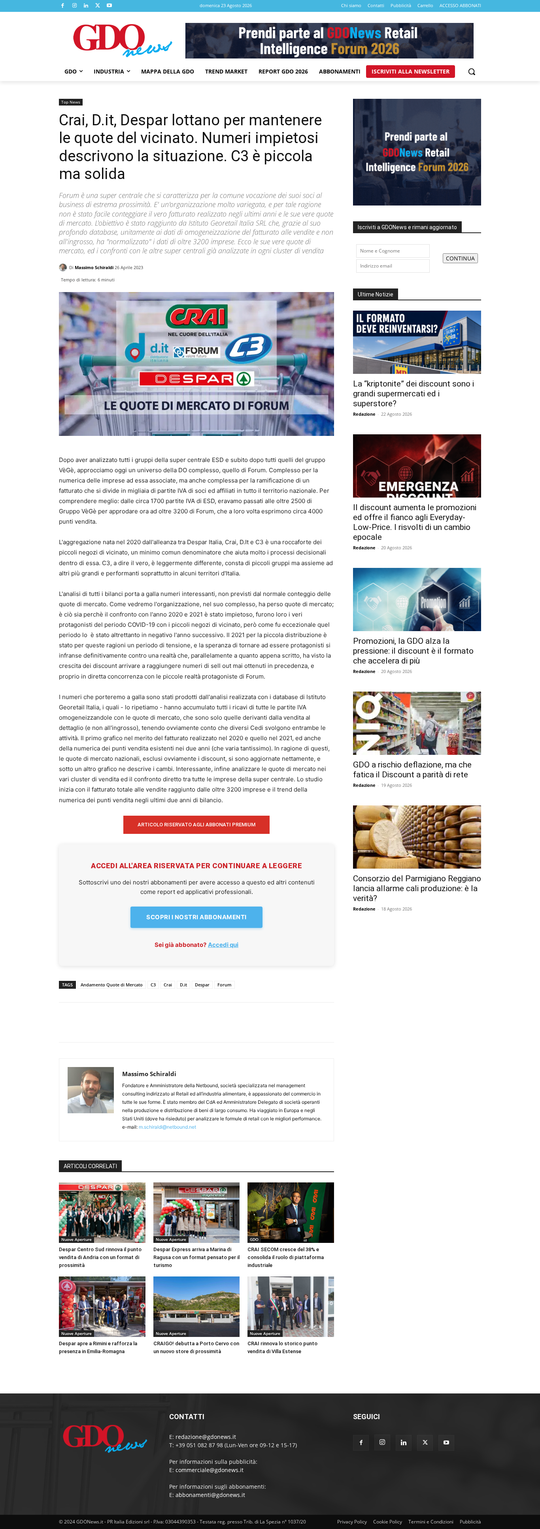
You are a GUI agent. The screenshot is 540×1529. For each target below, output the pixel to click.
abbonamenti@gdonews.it (210, 1495)
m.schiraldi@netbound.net (167, 1127)
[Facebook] (63, 6)
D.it (183, 985)
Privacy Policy (352, 1521)
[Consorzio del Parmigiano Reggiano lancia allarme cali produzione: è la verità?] (417, 837)
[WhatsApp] (326, 277)
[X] (98, 6)
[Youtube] (109, 6)
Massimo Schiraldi (94, 267)
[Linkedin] (86, 6)
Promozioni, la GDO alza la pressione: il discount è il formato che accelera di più (413, 651)
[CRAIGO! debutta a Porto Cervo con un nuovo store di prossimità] (196, 1306)
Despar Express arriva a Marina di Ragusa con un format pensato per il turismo (196, 1257)
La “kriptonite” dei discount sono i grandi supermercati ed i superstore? (413, 393)
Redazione (364, 414)
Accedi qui (223, 944)
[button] (471, 71)
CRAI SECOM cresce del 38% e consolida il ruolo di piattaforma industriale (285, 1257)
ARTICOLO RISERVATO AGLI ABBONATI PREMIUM (196, 825)
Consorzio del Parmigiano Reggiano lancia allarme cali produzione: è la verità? (417, 888)
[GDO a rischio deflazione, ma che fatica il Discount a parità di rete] (417, 723)
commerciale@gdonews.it (210, 1470)
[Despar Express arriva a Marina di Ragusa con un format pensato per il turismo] (196, 1212)
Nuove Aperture (76, 1239)
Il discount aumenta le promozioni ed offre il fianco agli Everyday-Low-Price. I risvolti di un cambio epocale (414, 522)
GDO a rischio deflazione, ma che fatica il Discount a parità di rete (412, 769)
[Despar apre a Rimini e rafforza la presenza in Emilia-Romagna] (102, 1306)
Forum (224, 985)
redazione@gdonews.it (206, 1436)
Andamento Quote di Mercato (112, 985)
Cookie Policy (387, 1521)
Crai (168, 985)
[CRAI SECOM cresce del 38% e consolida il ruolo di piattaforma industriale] (290, 1212)
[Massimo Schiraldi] (64, 267)
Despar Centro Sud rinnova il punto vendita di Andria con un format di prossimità (100, 1257)
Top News (70, 102)
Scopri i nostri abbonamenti (196, 917)
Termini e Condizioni (430, 1521)
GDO (254, 1239)
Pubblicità (470, 1521)
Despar (202, 985)
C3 (153, 985)
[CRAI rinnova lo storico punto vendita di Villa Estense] (290, 1306)
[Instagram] (75, 6)
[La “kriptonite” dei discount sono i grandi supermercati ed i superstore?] (417, 342)
